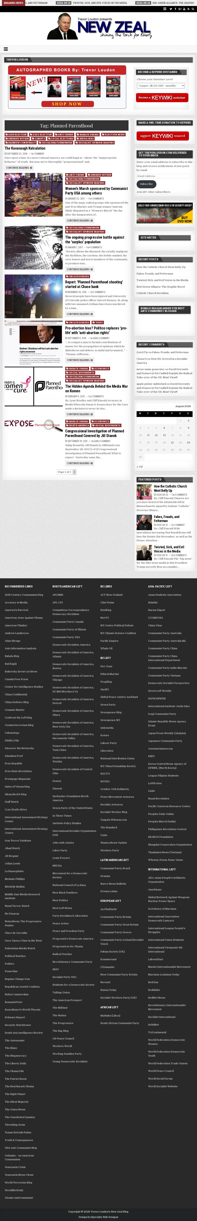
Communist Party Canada (68, 621)
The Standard (108, 827)
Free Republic (13, 763)
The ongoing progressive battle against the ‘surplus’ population (94, 239)
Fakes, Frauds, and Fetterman (155, 273)
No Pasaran (12, 913)
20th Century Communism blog (24, 594)
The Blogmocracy (16, 1055)
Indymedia (107, 727)
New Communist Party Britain (118, 974)
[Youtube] (184, 9)
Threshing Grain (15, 1124)
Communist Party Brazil (115, 868)
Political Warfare (15, 956)
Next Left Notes (62, 908)
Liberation (106, 750)
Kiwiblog (105, 610)
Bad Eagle (11, 663)
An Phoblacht (108, 909)
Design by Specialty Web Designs (98, 1217)
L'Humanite (107, 967)
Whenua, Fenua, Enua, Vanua (165, 859)
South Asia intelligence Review (24, 1032)
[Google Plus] (180, 9)
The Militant (60, 1007)
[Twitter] (171, 9)
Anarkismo (155, 889)
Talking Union (61, 992)
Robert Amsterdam (16, 994)
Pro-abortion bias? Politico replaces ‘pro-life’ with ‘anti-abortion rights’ (96, 330)
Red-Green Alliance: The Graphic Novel (161, 286)
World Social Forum (160, 1078)
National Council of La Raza (69, 885)
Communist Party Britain (115, 916)
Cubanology (12, 732)
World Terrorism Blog (18, 1182)
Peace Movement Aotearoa (117, 796)
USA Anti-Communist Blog (21, 1147)
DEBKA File (12, 740)
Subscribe (146, 184)
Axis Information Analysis (20, 648)
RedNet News (156, 997)
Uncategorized (79, 276)
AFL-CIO (58, 602)
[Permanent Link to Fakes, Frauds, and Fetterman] (144, 522)
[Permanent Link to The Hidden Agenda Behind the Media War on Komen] (34, 386)
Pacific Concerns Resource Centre (169, 806)
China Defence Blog (17, 702)
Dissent (57, 788)
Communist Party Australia (164, 633)
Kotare (104, 735)
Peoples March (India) (162, 821)
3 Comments (97, 396)
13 (164, 435)
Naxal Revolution (158, 798)
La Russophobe (14, 871)
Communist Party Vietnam (164, 675)
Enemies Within (18, 138)
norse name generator (150, 369)
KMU (151, 756)
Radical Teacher (62, 954)
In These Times (62, 815)
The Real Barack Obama (19, 1086)
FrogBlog (106, 681)
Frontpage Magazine (18, 778)
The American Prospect (67, 1000)
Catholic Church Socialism (153, 293)
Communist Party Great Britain (119, 924)
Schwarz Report (15, 1017)
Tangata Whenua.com (113, 819)
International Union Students (166, 939)
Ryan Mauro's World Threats (22, 1009)
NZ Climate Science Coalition (118, 633)
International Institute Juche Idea (168, 706)
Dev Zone (106, 666)
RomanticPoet (13, 1002)
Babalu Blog (12, 656)
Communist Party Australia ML (167, 640)
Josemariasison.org (160, 748)
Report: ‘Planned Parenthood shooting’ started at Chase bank (94, 284)
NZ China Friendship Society (118, 766)
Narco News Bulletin (113, 883)
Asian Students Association (164, 594)
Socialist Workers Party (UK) (118, 997)
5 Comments (99, 292)
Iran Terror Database (18, 840)
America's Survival (16, 610)
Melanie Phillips (15, 878)
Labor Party (60, 850)
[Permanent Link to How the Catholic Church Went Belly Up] (144, 492)
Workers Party (109, 850)
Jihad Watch (12, 848)
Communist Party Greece (116, 932)
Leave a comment (101, 338)
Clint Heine (107, 602)
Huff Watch (11, 801)
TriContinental (157, 1032)
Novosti (105, 982)
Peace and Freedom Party (68, 931)
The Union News (15, 1109)
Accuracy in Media (16, 602)
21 (172, 442)
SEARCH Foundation (160, 836)
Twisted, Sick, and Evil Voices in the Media (162, 280)
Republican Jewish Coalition (22, 986)
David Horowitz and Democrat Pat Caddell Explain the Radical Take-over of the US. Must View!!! (164, 373)
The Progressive (63, 1023)
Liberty (40, 138)
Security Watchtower (18, 1025)
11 (148, 435)
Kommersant (108, 959)
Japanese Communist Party (165, 740)
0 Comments (180, 494)
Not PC (104, 617)
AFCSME (58, 594)
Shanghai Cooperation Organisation (170, 844)
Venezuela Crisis (15, 1167)
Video (99, 322)
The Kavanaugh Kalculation (25, 148)
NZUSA (105, 781)
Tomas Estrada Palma (18, 1132)
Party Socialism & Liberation (70, 915)
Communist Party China (162, 648)
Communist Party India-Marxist (167, 667)
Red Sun (153, 982)
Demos (57, 781)
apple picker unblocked (151, 383)
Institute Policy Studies (67, 823)
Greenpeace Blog (111, 712)
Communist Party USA (66, 637)
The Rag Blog (61, 1030)
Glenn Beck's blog (16, 794)
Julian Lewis (12, 863)
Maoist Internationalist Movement (169, 966)
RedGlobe (154, 990)
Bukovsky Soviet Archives (21, 671)
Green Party (108, 704)
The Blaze (11, 1048)
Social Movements (81, 372)
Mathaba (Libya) (110, 1015)
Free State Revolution (18, 771)
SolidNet (153, 1024)
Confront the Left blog (18, 717)
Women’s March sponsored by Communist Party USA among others (96, 190)
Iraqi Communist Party (162, 713)
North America (79, 425)
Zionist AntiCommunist (19, 1197)
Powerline (11, 971)
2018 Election (17, 134)
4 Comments (97, 198)
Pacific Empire (109, 640)
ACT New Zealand (111, 594)
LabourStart (155, 959)
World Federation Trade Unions (168, 1063)
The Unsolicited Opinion (20, 1117)
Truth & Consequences (19, 1140)
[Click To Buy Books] (67, 107)
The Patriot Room (16, 1078)
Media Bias (87, 138)
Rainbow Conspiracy (22, 142)
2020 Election (42, 134)
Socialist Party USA (64, 977)
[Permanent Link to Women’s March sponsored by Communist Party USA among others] (34, 195)
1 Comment (39, 153)
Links (151, 790)
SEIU (56, 969)
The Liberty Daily (15, 1063)
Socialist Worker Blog (113, 812)
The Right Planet (15, 1094)
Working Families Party (67, 1053)
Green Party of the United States (73, 808)
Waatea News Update (113, 842)
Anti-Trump (65, 134)
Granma (105, 876)
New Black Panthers (65, 892)
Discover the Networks (19, 748)
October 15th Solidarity (114, 789)
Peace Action (60, 923)
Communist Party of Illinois (69, 629)
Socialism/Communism (57, 142)
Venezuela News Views (19, 1174)
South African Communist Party (119, 1023)
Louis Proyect (61, 857)
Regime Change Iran (17, 979)
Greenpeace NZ (110, 720)
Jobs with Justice (63, 842)
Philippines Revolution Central (167, 829)
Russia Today (108, 990)
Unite (103, 835)
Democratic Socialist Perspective (168, 683)
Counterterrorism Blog (19, 725)
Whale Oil (106, 648)
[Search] (193, 9)
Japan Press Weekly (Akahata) (167, 733)
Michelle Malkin (15, 886)
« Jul (140, 466)
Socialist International (161, 1017)
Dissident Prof (14, 755)
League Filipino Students (163, 775)
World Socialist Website (163, 1086)
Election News (115, 134)
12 (156, 435)
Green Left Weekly (159, 690)
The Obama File (14, 1071)
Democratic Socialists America (71, 644)
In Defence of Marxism (162, 908)
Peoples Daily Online (161, 814)
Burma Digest (156, 610)
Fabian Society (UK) (112, 951)
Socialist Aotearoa (111, 804)
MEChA (57, 865)
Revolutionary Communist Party (72, 961)
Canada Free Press (16, 679)
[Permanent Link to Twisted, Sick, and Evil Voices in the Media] (144, 552)
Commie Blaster (15, 709)
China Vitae (155, 625)
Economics (101, 368)
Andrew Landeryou (17, 633)
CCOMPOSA (155, 617)
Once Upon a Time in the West (23, 940)
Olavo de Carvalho (16, 932)
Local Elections (62, 138)
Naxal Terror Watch (17, 905)
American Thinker (16, 625)
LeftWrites (155, 783)
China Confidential (16, 694)
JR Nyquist (11, 856)
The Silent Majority (17, 1101)
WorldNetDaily (14, 1190)
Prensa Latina (108, 891)
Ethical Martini (109, 674)
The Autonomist (14, 1040)
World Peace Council (161, 1070)
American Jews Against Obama (24, 617)
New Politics (60, 900)
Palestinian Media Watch (20, 948)
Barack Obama (89, 134)
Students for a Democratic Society (74, 984)
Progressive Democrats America (73, 938)
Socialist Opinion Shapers (96, 142)
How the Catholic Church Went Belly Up (161, 267)
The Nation (59, 1015)
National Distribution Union (117, 758)
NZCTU (105, 773)
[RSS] (188, 9)
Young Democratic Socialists (70, 1061)
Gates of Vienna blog (17, 786)
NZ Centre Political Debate (117, 625)
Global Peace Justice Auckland (119, 697)
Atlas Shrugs (12, 640)
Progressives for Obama (68, 946)
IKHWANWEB (157, 698)
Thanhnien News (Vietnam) (165, 852)
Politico (9, 963)
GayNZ (104, 689)
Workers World (62, 1046)
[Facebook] (175, 9)
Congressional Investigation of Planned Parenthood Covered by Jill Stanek (94, 433)
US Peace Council (63, 1038)
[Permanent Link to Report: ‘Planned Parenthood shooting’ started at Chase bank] (34, 296)
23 (188, 442)
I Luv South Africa (16, 809)
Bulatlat (153, 602)
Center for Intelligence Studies (24, 686)
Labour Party (108, 743)
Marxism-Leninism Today (163, 974)
